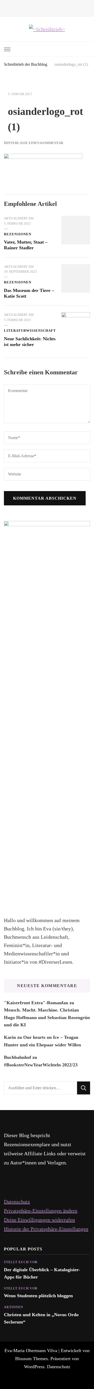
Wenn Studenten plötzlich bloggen (38, 1295)
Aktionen (13, 1307)
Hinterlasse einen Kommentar (33, 143)
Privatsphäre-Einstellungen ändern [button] (40, 1211)
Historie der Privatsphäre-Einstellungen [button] (46, 1229)
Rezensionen (17, 234)
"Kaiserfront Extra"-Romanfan (36, 1002)
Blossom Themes (31, 1358)
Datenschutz (17, 1201)
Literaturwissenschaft (30, 330)
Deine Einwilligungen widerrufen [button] (39, 1220)
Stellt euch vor (21, 1262)
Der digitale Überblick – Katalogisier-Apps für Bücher (42, 1273)
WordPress (34, 1366)
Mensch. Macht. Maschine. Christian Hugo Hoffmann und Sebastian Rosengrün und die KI (47, 1017)
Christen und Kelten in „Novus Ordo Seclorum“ (41, 1318)
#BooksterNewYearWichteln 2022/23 (41, 1064)
